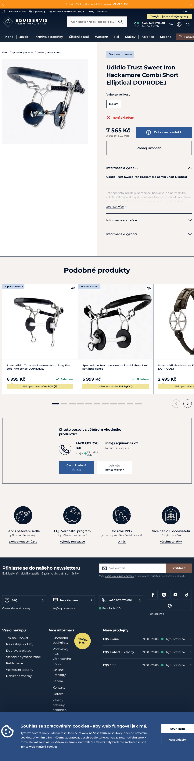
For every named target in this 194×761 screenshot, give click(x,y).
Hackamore (54, 52)
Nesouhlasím (178, 739)
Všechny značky (171, 541)
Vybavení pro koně (22, 52)
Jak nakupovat (17, 638)
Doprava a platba (18, 650)
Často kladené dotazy (76, 467)
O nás (122, 541)
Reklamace (14, 663)
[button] (3, 4)
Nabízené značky (19, 676)
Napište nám (69, 600)
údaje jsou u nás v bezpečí (119, 575)
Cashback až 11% (16, 11)
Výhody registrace (72, 541)
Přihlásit (179, 568)
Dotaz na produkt (167, 132)
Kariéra (58, 681)
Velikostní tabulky (19, 670)
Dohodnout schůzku (23, 541)
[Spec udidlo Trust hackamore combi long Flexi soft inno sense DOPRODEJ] (40, 321)
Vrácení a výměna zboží (23, 657)
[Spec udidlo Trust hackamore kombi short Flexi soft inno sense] (115, 321)
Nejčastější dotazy (19, 644)
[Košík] (187, 24)
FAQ (14, 600)
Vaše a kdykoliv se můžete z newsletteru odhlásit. (142, 575)
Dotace (58, 694)
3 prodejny (39, 11)
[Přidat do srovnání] (73, 288)
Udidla (40, 52)
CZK (185, 11)
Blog (91, 11)
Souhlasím (177, 728)
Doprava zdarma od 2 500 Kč (69, 11)
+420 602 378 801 (120, 600)
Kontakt (102, 11)
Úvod (5, 52)
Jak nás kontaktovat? (114, 467)
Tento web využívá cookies (39, 746)
